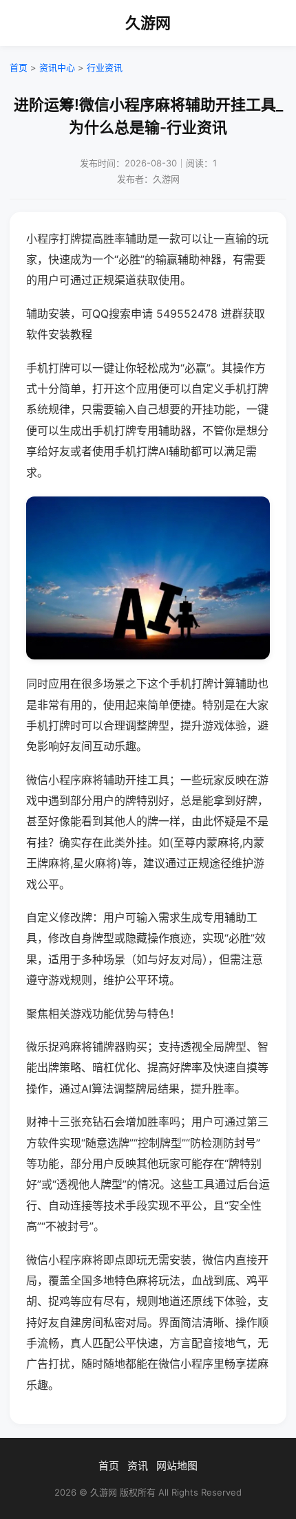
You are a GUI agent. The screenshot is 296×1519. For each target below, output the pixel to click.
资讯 (137, 1465)
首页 (19, 67)
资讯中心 (57, 67)
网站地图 (177, 1465)
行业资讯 (105, 67)
